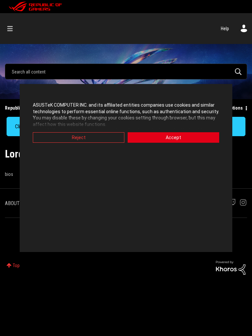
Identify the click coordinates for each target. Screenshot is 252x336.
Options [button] (235, 108)
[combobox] (126, 71)
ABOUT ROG (17, 203)
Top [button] (16, 265)
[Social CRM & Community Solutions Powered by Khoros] (230, 267)
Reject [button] (79, 137)
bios (9, 174)
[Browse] (13, 28)
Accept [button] (173, 137)
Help (225, 28)
